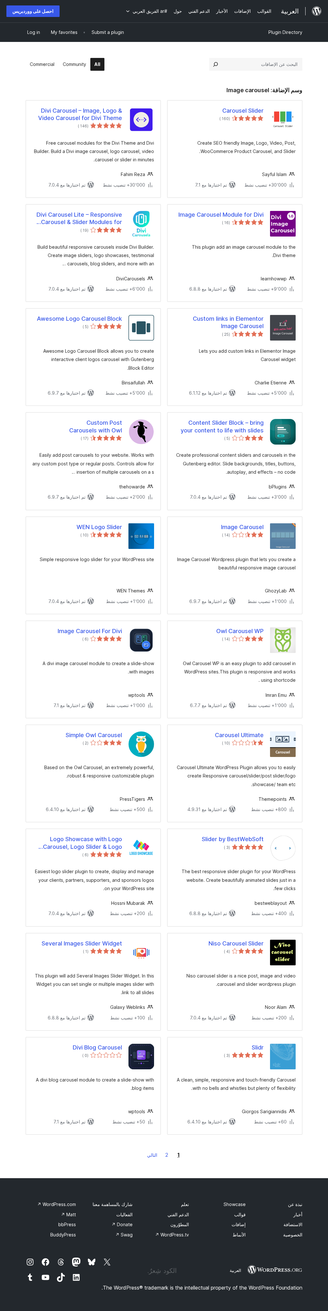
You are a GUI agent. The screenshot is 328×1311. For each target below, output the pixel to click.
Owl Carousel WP (240, 631)
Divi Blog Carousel (97, 1047)
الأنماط (239, 1234)
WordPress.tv (172, 1234)
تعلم (185, 1204)
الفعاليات (124, 1214)
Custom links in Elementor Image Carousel (228, 322)
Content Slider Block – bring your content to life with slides (222, 426)
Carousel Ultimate (239, 735)
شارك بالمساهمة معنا (113, 1204)
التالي (152, 1155)
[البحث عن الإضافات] (215, 64)
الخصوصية (292, 1234)
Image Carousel (242, 527)
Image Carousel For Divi (90, 631)
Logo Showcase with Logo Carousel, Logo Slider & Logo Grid (82, 843)
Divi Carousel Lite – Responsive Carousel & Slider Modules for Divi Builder (79, 218)
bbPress (67, 1224)
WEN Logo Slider (99, 527)
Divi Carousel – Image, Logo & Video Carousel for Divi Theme (80, 114)
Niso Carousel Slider (236, 943)
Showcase (235, 1204)
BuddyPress (63, 1234)
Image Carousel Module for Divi (221, 214)
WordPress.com (56, 1204)
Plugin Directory (285, 32)
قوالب (240, 1214)
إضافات (239, 1224)
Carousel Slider (243, 110)
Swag (124, 1234)
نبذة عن (295, 1204)
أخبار (297, 1214)
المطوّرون (179, 1224)
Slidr (258, 1047)
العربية (235, 1270)
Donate (122, 1224)
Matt (68, 1214)
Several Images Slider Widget (82, 943)
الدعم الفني (178, 1214)
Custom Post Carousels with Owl (95, 426)
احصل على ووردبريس (32, 11)
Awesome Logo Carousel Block (79, 318)
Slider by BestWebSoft (233, 839)
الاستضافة (292, 1224)
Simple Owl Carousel (94, 735)
